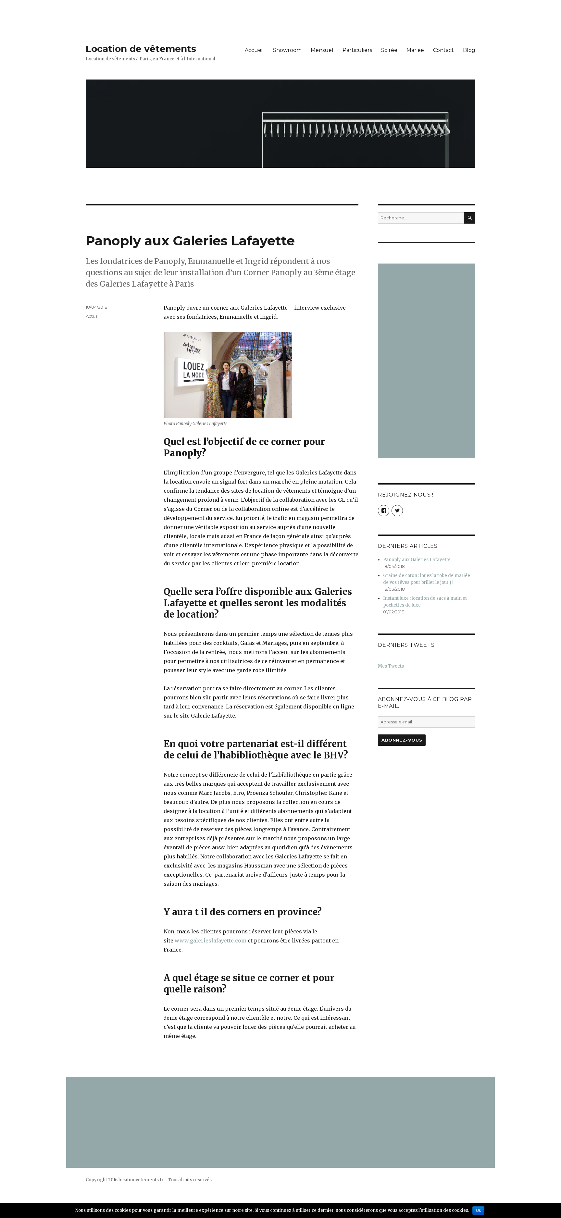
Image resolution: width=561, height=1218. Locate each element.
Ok (478, 1210)
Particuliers (357, 50)
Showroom (287, 50)
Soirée (389, 50)
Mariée (415, 50)
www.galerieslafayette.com (210, 940)
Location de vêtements (141, 48)
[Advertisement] (427, 361)
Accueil (254, 50)
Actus (91, 316)
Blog (469, 50)
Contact (443, 50)
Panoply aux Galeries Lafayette (190, 241)
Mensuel (322, 50)
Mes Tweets (391, 666)
